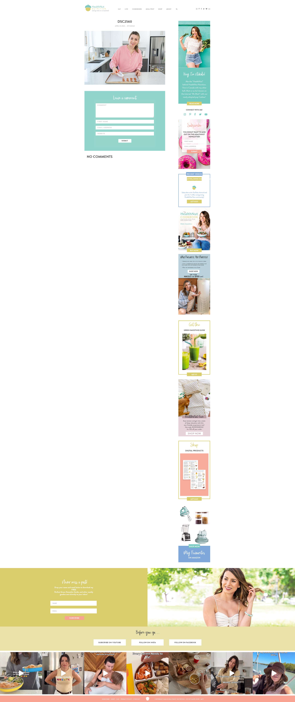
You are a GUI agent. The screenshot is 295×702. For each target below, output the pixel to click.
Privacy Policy (126, 699)
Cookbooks (137, 9)
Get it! (194, 374)
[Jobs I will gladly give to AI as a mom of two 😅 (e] (232, 673)
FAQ (117, 699)
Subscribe (105, 699)
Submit (194, 151)
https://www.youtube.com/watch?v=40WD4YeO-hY (194, 179)
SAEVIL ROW (195, 699)
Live (126, 9)
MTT (202, 699)
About (168, 9)
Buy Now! (194, 250)
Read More (194, 103)
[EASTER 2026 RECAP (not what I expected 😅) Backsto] (190, 673)
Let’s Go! (194, 201)
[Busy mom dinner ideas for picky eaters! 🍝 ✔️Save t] (21, 673)
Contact (136, 699)
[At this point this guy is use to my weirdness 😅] (274, 673)
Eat (119, 9)
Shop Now (194, 546)
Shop (160, 9)
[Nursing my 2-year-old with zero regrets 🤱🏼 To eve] (105, 673)
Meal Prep (150, 9)
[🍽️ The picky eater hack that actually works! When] (147, 673)
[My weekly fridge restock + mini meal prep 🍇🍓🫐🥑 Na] (63, 673)
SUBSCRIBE (74, 618)
